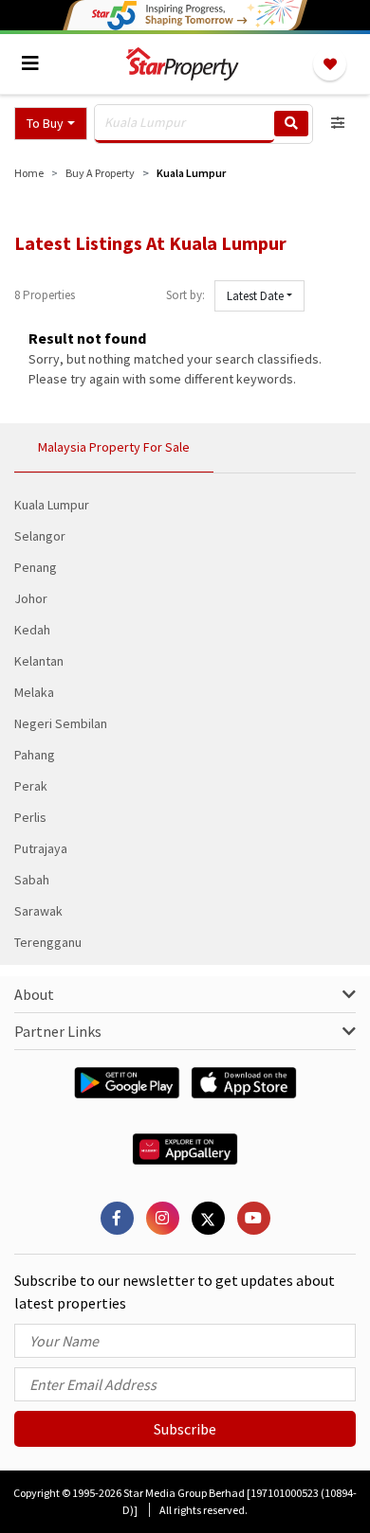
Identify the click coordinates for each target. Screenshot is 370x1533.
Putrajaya (40, 848)
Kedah (32, 629)
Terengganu (48, 942)
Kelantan (39, 660)
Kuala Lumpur (51, 504)
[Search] (291, 123)
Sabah (31, 879)
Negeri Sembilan (60, 723)
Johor (30, 598)
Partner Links (58, 1031)
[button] (50, 123)
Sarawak (38, 910)
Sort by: (185, 295)
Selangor (39, 535)
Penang (35, 567)
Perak (30, 785)
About (34, 994)
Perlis (30, 817)
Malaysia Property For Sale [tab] (114, 446)
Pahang (34, 754)
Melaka (34, 692)
